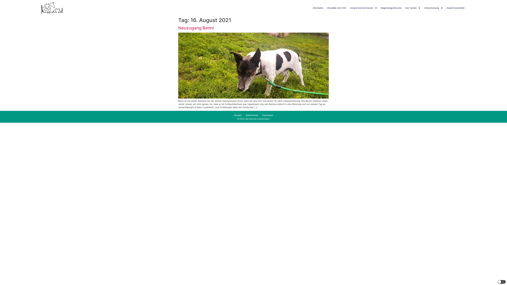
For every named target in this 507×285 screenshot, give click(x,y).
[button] (502, 282)
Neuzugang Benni (196, 27)
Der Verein (411, 8)
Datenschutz (252, 115)
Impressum (267, 115)
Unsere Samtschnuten (361, 8)
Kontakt (238, 115)
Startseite (318, 8)
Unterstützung (431, 8)
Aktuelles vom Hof (336, 8)
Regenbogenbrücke (391, 8)
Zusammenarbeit (455, 8)
